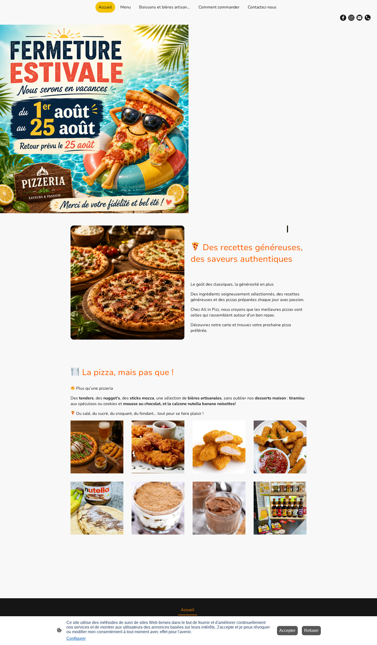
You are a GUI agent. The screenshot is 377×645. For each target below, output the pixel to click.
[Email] (359, 18)
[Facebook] (343, 18)
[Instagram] (351, 18)
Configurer (76, 638)
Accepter (287, 630)
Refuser (311, 630)
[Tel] (368, 18)
